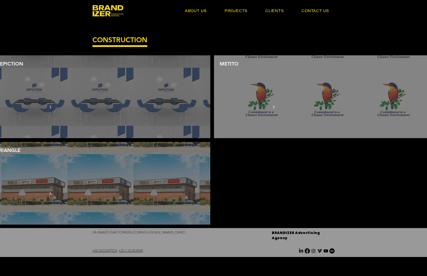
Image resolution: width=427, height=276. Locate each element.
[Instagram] (313, 251)
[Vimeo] (319, 251)
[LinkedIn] (301, 251)
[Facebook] (307, 251)
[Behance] (332, 251)
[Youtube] (325, 251)
